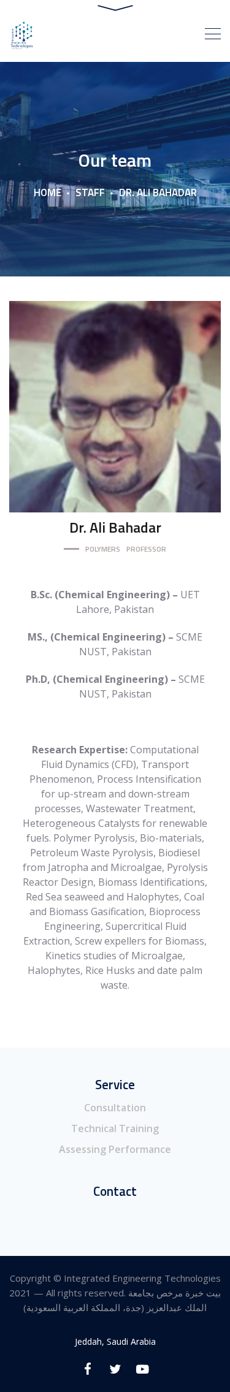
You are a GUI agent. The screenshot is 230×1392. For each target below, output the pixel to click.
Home (47, 192)
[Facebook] (87, 1369)
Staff (90, 192)
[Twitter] (115, 1369)
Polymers (102, 549)
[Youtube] (142, 1369)
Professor (146, 549)
